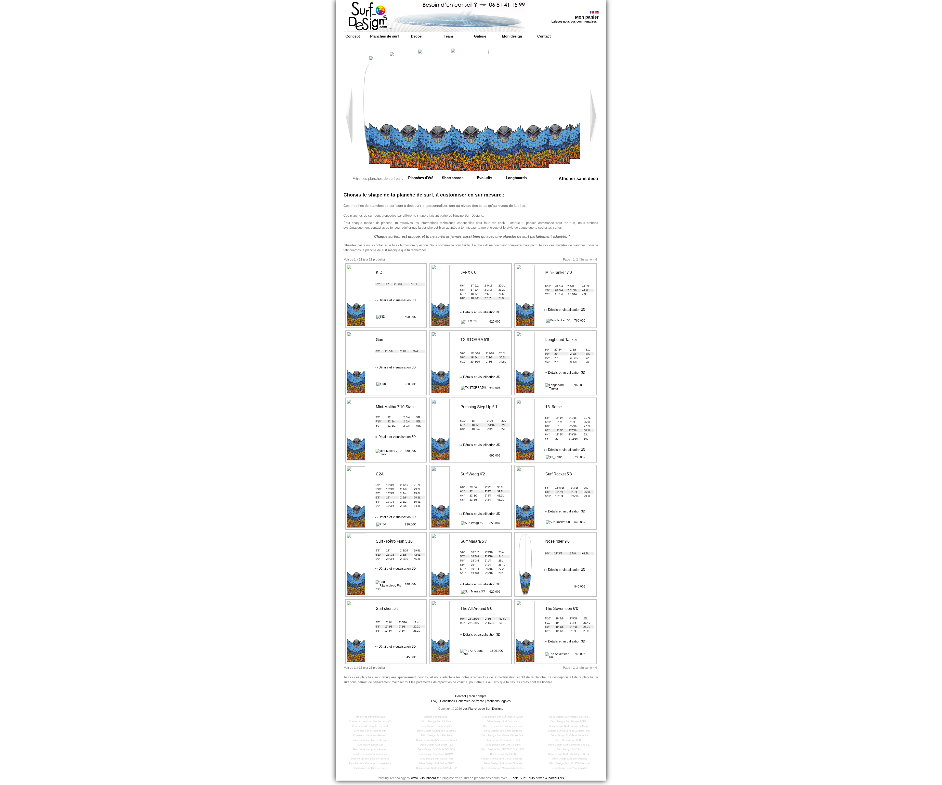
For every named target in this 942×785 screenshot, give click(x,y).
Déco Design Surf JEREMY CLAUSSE (502, 749)
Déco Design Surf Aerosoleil (436, 726)
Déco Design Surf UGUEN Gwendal (569, 763)
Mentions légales (499, 701)
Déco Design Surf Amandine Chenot (436, 740)
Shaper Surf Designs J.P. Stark (503, 740)
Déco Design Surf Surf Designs (569, 758)
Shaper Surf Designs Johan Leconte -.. (503, 758)
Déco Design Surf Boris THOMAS (436, 754)
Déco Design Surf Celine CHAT (436, 763)
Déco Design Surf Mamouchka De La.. (503, 768)
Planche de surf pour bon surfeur (370, 758)
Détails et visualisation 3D (395, 300)
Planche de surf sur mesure (370, 716)
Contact (544, 36)
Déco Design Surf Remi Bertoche (569, 735)
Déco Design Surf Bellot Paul (436, 744)
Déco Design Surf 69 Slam (436, 721)
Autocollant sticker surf (370, 744)
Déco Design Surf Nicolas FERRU (569, 721)
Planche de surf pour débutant (370, 749)
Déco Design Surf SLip (569, 749)
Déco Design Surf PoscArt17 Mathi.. (569, 726)
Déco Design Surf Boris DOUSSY (436, 749)
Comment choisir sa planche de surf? (370, 721)
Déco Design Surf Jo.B (503, 754)
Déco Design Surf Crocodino (503, 721)
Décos (416, 36)
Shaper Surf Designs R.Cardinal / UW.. (569, 730)
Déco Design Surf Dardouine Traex (503, 726)
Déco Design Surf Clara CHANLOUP (436, 768)
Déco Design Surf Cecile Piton (436, 758)
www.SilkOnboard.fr (425, 778)
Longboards (516, 178)
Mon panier (587, 17)
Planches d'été (420, 178)
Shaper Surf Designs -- (436, 716)
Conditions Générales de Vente (462, 701)
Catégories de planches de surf (370, 726)
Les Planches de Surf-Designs (483, 708)
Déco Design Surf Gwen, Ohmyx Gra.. (503, 735)
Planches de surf (384, 36)
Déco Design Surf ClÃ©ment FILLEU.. (503, 716)
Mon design (512, 36)
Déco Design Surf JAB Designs (503, 744)
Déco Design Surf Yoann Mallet (569, 768)
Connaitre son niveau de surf (369, 730)
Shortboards (452, 178)
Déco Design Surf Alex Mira (436, 735)
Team (448, 36)
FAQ (434, 701)
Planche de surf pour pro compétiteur (370, 763)
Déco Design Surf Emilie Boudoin (503, 730)
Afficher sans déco (578, 178)
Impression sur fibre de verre (370, 768)
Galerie (480, 36)
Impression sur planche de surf (370, 740)
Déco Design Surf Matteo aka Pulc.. (569, 716)
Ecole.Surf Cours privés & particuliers (537, 778)
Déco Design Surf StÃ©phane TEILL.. (569, 754)
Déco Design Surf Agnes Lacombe (436, 730)
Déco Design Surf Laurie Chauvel (503, 763)
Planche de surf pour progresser (370, 754)
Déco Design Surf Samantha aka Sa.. (569, 744)
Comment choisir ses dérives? (370, 735)
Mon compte (477, 696)
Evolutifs (484, 178)
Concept (352, 36)
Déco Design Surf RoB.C (569, 740)
